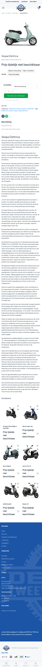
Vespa (16, 110)
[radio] (15, 70)
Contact (3, 546)
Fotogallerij (4, 543)
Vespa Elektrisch (23, 110)
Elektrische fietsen (7, 565)
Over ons (4, 534)
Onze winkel (33, 1)
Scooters (8, 13)
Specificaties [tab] (6, 126)
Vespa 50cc (15, 13)
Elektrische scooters (15, 108)
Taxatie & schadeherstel (12, 1)
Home (3, 13)
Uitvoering (7, 85)
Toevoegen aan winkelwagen (16, 96)
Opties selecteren (19, 435)
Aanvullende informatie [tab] (10, 129)
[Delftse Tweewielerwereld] (21, 8)
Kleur (4, 74)
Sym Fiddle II (7, 466)
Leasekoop (24, 1)
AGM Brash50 (7, 504)
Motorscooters (6, 568)
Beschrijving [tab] (6, 122)
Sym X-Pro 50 (26, 466)
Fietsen (3, 562)
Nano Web (4, 653)
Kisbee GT (25, 504)
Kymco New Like (27, 426)
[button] (11, 100)
